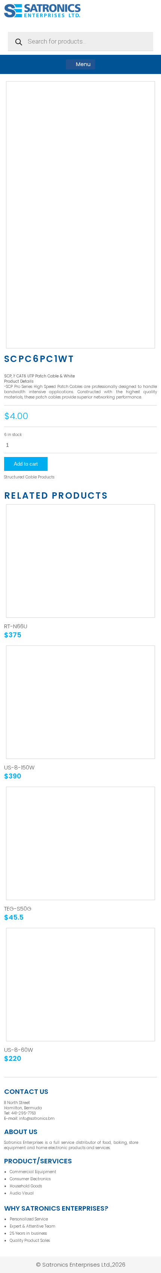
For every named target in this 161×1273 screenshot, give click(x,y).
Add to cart (26, 464)
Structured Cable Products (29, 477)
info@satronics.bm (37, 1118)
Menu (83, 64)
